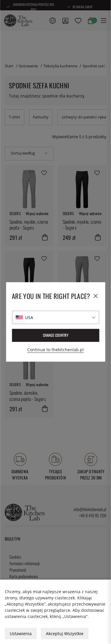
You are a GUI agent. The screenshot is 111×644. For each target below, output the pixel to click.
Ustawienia (21, 633)
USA (29, 317)
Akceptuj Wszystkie (64, 633)
